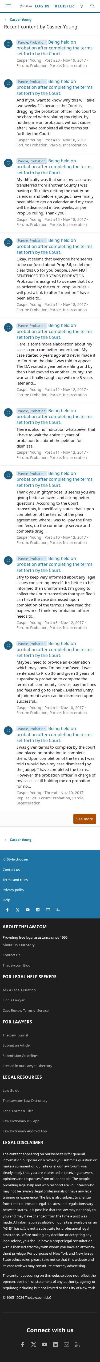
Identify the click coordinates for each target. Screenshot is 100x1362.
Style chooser (17, 859)
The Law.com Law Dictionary (25, 1100)
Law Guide (11, 1090)
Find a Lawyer (14, 1000)
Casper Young (29, 60)
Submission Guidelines (20, 1055)
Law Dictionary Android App (25, 1131)
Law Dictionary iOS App (21, 1121)
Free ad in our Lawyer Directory (27, 1065)
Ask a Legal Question (19, 990)
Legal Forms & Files (18, 1110)
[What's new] (82, 6)
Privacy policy (13, 889)
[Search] (92, 6)
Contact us (11, 869)
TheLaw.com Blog (16, 965)
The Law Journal (15, 1035)
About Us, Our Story (19, 944)
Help (6, 899)
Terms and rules (15, 879)
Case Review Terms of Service (26, 1010)
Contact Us (11, 954)
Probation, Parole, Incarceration (58, 65)
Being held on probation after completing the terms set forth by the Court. (55, 48)
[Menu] (8, 6)
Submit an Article (16, 1045)
